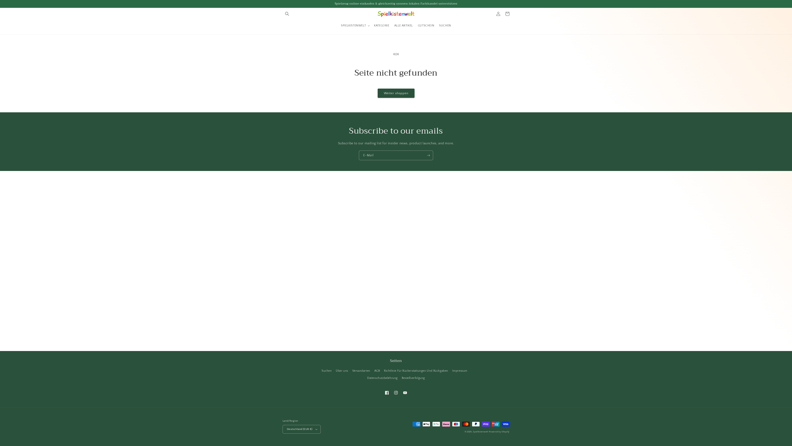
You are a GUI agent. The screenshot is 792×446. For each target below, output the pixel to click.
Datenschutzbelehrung (382, 378)
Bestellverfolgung (413, 378)
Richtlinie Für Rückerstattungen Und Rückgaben (416, 370)
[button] (287, 13)
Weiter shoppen (396, 93)
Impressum (459, 370)
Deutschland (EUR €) (299, 429)
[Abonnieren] (428, 155)
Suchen (327, 370)
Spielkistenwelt (480, 432)
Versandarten (361, 370)
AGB (377, 370)
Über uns (342, 370)
